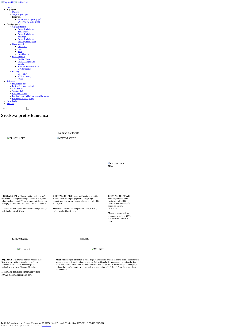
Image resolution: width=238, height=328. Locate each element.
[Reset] (28, 109)
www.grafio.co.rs (46, 326)
